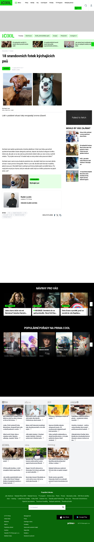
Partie (57, 496)
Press (25, 518)
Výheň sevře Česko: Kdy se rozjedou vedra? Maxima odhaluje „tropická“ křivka (11, 436)
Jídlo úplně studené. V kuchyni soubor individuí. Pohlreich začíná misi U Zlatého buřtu (35, 436)
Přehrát (8, 347)
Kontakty (26, 524)
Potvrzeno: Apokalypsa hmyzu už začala (58, 417)
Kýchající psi (34, 183)
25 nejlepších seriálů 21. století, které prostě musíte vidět (20, 44)
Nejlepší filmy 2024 (20, 496)
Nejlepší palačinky (54, 501)
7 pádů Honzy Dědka (23, 498)
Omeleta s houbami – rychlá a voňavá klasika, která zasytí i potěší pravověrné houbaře (80, 427)
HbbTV (6, 524)
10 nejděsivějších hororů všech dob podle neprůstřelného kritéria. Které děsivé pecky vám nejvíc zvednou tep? (51, 46)
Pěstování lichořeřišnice (79, 498)
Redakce (26, 533)
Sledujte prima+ (69, 2)
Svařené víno (43, 498)
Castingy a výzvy (28, 521)
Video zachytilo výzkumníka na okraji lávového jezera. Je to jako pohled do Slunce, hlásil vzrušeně (58, 437)
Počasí (63, 496)
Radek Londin (16, 69)
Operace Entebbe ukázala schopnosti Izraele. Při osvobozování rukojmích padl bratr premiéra (57, 428)
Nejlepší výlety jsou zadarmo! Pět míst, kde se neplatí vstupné (58, 469)
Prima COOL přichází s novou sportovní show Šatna (85, 134)
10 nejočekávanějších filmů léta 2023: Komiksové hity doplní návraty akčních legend (86, 175)
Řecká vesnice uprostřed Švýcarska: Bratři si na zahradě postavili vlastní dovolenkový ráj (58, 479)
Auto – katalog (11, 498)
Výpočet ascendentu (28, 501)
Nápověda (26, 530)
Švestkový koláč (67, 501)
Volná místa (7, 518)
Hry (37, 2)
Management (27, 516)
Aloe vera (68, 498)
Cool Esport (44, 2)
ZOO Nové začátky (83, 496)
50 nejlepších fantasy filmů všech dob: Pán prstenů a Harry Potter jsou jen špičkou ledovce (86, 149)
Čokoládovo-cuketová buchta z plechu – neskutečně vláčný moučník (80, 418)
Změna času (51, 496)
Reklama (6, 521)
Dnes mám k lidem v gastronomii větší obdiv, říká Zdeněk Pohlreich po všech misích (35, 418)
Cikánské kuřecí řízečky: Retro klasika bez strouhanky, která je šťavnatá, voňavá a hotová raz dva (81, 437)
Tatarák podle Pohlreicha (56, 498)
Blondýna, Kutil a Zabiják (62, 351)
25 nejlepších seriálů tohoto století (11, 460)
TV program (42, 496)
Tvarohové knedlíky (42, 501)
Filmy (26, 2)
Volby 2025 (34, 498)
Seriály (32, 2)
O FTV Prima (7, 516)
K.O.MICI (77, 350)
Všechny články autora (29, 203)
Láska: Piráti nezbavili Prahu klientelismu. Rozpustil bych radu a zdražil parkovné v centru (12, 427)
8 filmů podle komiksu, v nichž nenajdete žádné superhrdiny (11, 469)
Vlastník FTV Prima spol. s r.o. (11, 533)
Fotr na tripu (26, 350)
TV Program (59, 2)
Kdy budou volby (71, 496)
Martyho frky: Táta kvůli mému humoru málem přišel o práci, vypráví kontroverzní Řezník (35, 461)
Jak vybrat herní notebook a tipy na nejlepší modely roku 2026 (83, 44)
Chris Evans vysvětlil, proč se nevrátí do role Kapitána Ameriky (73, 312)
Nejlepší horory (32, 496)
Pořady (51, 2)
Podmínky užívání (8, 527)
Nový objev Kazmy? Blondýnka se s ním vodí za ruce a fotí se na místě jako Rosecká (35, 479)
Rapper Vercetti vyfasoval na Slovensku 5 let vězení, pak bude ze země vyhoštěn (35, 470)
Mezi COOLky (8, 350)
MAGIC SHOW (44, 350)
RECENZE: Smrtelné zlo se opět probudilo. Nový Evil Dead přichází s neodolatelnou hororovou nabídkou (44, 312)
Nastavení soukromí (29, 536)
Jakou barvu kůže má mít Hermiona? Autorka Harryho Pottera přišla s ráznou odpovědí (15, 312)
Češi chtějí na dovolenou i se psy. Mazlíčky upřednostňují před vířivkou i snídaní (58, 461)
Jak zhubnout (9, 496)
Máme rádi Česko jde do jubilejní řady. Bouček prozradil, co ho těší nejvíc (35, 427)
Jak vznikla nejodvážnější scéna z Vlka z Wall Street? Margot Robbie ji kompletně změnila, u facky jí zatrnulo (12, 480)
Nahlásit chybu (8, 536)
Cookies (6, 530)
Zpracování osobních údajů (31, 527)
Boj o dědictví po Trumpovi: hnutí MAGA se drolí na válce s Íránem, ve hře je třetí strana (12, 418)
